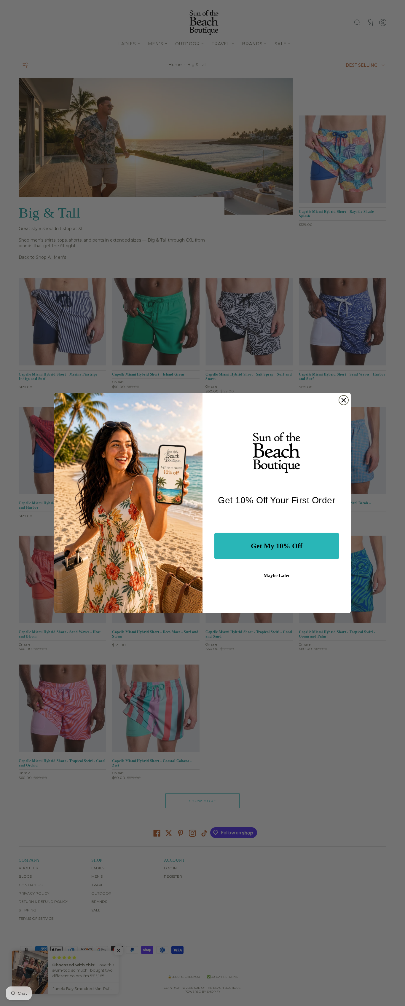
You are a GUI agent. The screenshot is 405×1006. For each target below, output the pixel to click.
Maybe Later (277, 575)
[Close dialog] (343, 400)
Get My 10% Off (276, 546)
